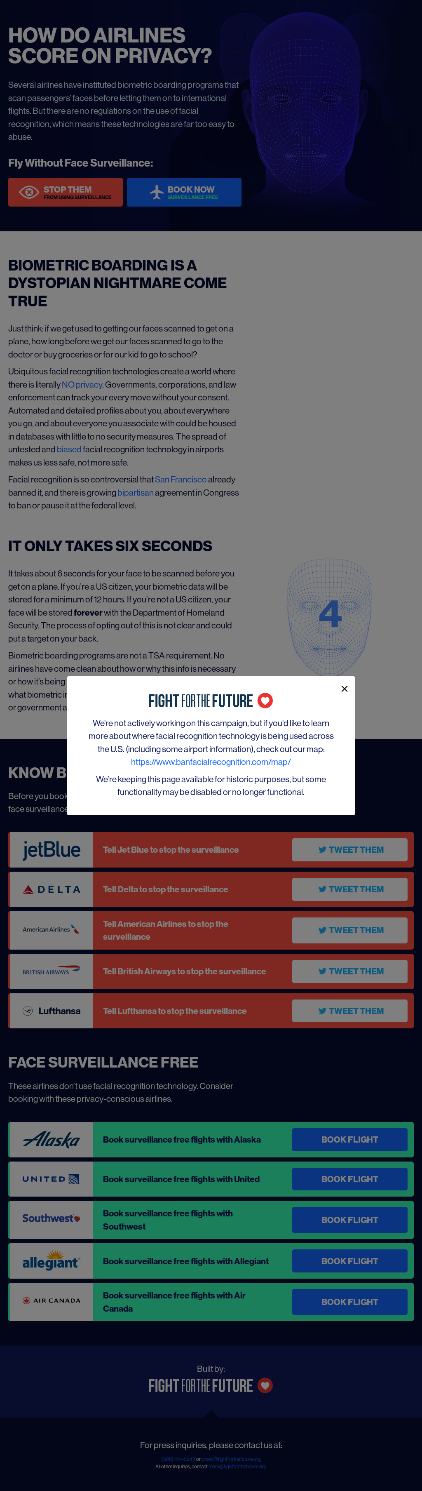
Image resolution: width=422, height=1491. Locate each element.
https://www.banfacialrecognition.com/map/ (211, 761)
